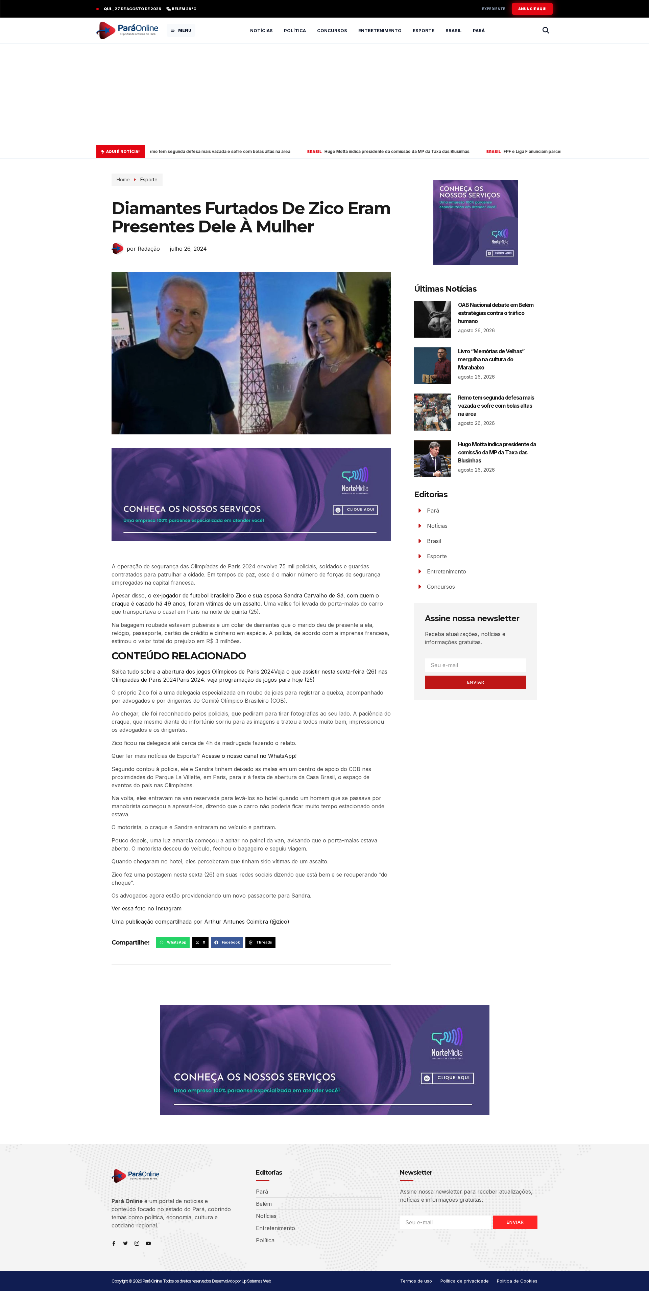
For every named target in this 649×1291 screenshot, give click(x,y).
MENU (184, 30)
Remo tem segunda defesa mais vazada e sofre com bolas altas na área (496, 405)
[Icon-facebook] (114, 1243)
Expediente (493, 9)
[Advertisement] (324, 94)
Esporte (423, 30)
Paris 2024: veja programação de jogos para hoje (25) (245, 679)
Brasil (454, 30)
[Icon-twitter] (125, 1243)
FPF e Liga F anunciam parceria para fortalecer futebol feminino (474, 151)
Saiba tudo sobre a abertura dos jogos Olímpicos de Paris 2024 (193, 671)
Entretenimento (380, 30)
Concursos (332, 30)
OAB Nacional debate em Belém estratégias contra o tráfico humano (495, 312)
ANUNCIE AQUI (532, 9)
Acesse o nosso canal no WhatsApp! (248, 755)
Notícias (261, 30)
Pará (479, 30)
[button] (173, 942)
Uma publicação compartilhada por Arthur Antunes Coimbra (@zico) (200, 921)
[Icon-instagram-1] (137, 1243)
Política (295, 30)
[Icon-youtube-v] (148, 1243)
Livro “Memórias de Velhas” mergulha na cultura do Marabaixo (491, 359)
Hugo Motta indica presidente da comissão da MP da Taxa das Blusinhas (304, 151)
